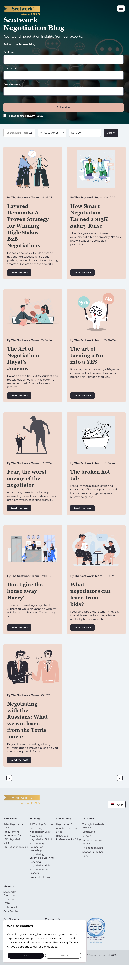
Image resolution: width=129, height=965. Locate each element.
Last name (10, 68)
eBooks (86, 835)
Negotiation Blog (92, 847)
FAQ (85, 856)
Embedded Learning (42, 877)
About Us (9, 886)
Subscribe (63, 107)
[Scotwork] (21, 799)
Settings (63, 955)
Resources (88, 818)
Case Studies (10, 911)
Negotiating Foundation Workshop (37, 847)
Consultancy (63, 818)
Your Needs (10, 818)
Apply (111, 132)
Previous (9, 778)
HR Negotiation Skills (15, 846)
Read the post (19, 272)
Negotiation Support (68, 824)
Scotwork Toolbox (92, 851)
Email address (12, 84)
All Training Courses (41, 824)
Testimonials (10, 907)
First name (10, 52)
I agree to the (25, 115)
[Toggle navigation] (121, 8)
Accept (26, 955)
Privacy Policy (34, 115)
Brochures (88, 831)
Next (120, 778)
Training (35, 818)
